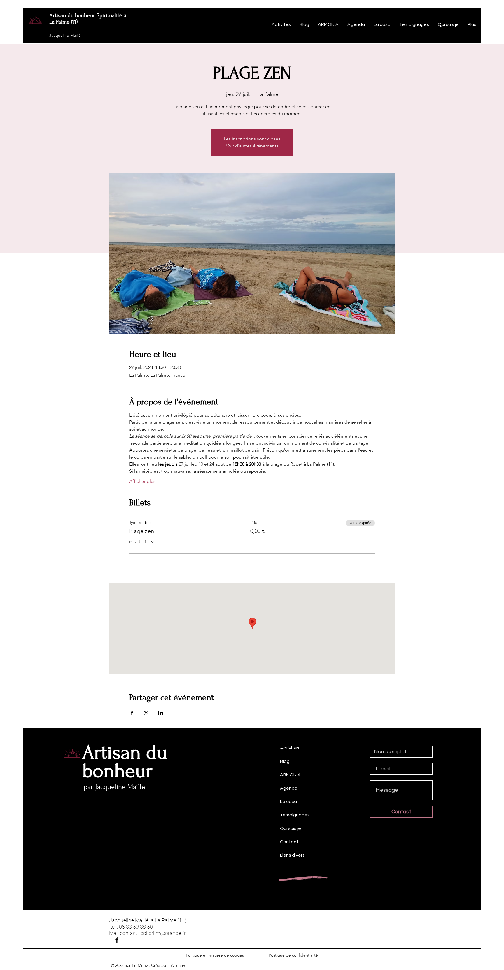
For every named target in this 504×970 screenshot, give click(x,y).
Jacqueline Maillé (65, 35)
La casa (288, 801)
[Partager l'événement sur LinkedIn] (160, 713)
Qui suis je (290, 828)
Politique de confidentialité (293, 955)
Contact (289, 841)
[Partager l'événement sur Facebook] (132, 713)
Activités (289, 748)
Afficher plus (142, 481)
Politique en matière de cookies (215, 955)
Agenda (289, 788)
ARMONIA (290, 774)
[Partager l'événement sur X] (146, 713)
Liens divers (292, 855)
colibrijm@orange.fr (163, 933)
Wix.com (178, 965)
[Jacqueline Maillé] (116, 939)
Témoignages (295, 815)
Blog (285, 761)
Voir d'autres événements (252, 146)
